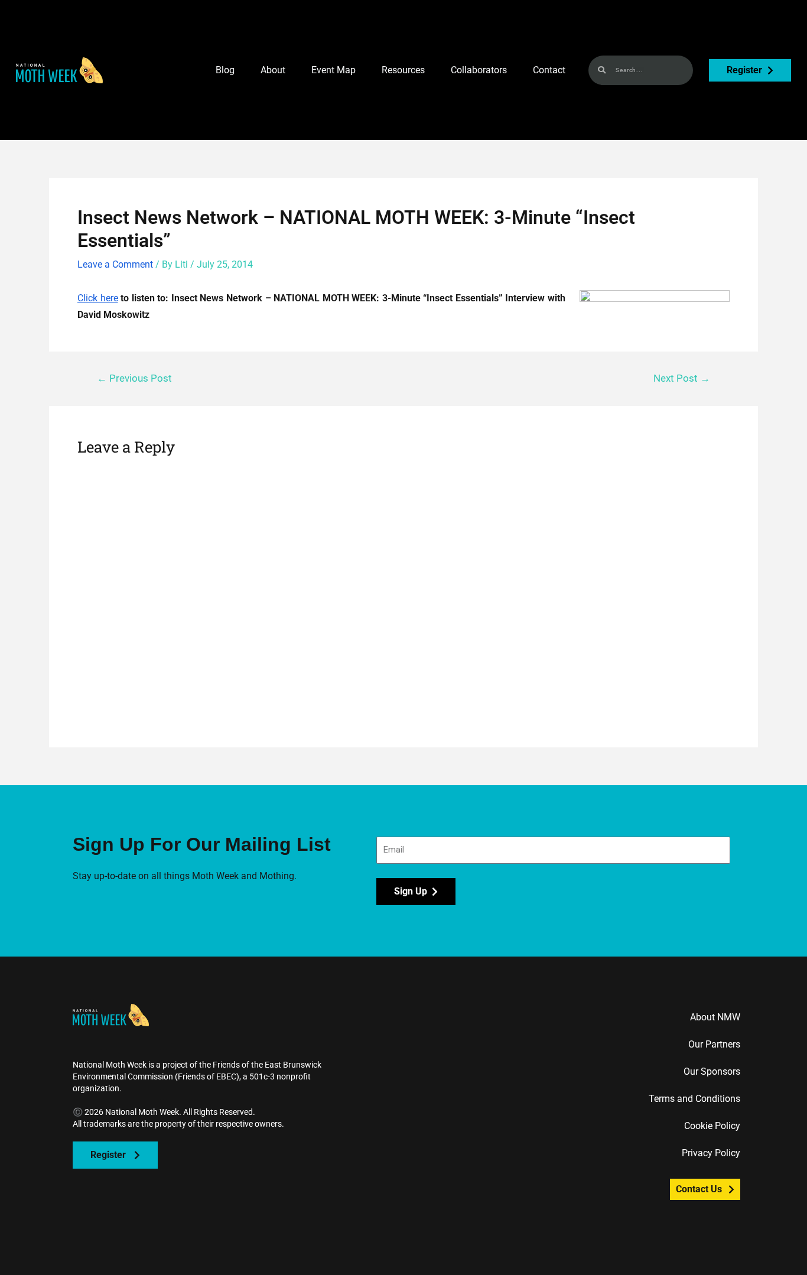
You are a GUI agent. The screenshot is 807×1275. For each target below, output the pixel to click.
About (273, 70)
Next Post (681, 378)
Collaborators (479, 70)
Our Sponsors (712, 1071)
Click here (97, 298)
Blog (225, 70)
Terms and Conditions (694, 1098)
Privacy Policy (711, 1153)
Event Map (333, 70)
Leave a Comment (115, 264)
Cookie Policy (712, 1125)
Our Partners (714, 1044)
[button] (59, 70)
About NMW (715, 1017)
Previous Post (134, 378)
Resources (403, 70)
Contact (549, 70)
